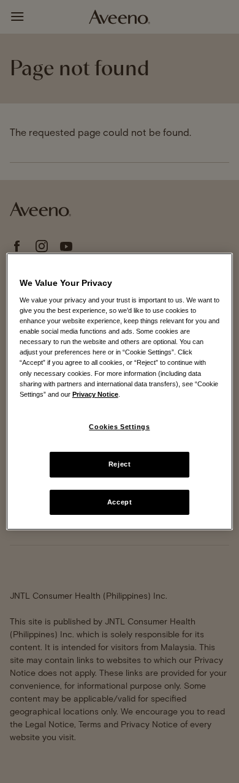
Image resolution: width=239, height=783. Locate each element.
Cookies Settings (119, 426)
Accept (119, 502)
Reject (119, 464)
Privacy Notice (95, 394)
